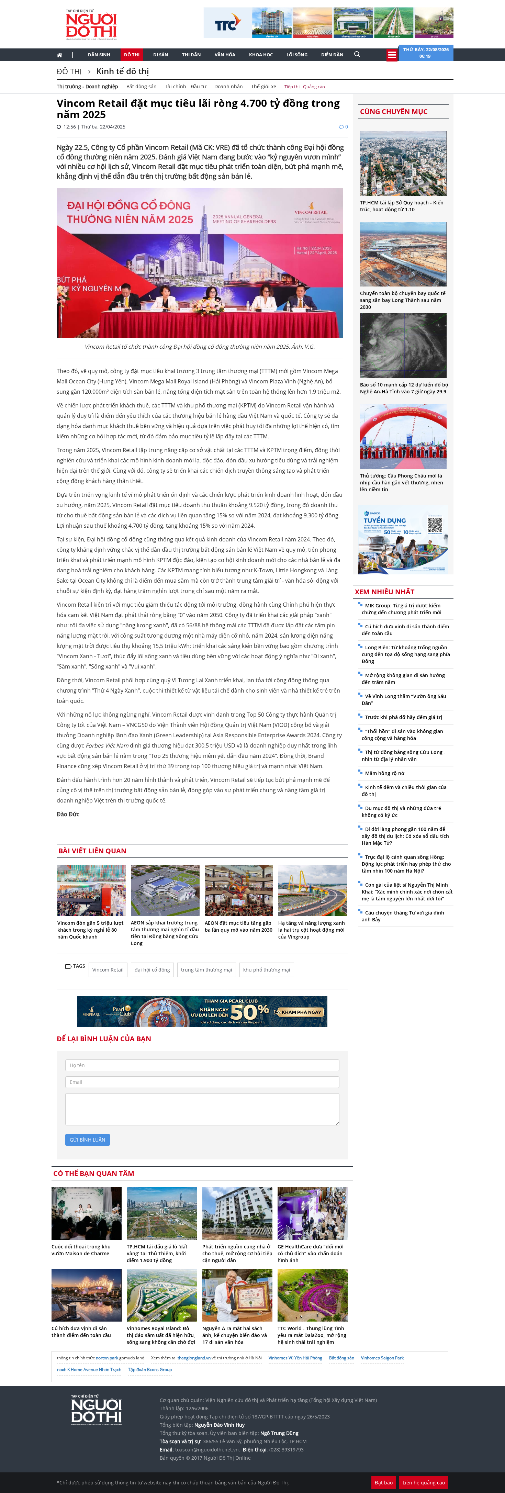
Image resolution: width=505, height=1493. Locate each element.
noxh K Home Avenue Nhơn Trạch (89, 1369)
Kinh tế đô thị (121, 71)
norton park (107, 1358)
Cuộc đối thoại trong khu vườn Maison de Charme (81, 1250)
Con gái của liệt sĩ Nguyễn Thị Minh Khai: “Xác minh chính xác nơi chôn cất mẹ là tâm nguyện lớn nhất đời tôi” (407, 892)
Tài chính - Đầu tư (185, 86)
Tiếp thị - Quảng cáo (304, 86)
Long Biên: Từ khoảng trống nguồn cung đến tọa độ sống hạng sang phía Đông (406, 654)
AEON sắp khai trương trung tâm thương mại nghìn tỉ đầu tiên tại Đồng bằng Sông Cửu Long (165, 932)
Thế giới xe (263, 86)
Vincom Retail (108, 969)
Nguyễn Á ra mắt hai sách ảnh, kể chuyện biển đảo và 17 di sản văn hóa (234, 1335)
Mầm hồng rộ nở (384, 773)
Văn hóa (225, 55)
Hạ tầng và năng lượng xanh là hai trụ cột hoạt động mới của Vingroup (311, 930)
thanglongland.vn (194, 1358)
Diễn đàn (332, 55)
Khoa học (261, 55)
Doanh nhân (228, 86)
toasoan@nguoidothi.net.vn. (207, 1449)
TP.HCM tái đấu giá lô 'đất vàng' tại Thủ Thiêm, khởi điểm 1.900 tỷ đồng (157, 1253)
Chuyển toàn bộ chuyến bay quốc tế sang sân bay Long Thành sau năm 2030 (403, 300)
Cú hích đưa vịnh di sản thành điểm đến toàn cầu (81, 1331)
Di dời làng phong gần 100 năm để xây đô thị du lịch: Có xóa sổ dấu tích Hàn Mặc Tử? (405, 836)
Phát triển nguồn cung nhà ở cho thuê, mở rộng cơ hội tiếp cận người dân (237, 1253)
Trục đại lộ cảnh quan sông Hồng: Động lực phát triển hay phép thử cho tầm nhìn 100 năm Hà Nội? (406, 864)
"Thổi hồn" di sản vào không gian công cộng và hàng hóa (402, 734)
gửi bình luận (87, 1139)
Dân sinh (99, 55)
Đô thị (131, 55)
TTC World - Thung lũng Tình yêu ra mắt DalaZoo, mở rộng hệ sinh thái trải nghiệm (312, 1335)
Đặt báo (384, 1482)
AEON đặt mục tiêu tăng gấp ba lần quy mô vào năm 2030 (238, 926)
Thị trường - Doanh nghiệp (87, 86)
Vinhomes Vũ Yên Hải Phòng (295, 1358)
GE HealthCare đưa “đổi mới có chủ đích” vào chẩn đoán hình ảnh (311, 1253)
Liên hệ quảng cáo (424, 1482)
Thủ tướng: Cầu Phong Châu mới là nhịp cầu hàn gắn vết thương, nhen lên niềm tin (401, 482)
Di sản (160, 55)
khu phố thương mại (266, 969)
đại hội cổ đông (152, 969)
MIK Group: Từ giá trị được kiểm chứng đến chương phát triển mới (401, 609)
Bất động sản (141, 86)
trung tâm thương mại (206, 969)
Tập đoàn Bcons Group (150, 1369)
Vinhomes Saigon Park (382, 1358)
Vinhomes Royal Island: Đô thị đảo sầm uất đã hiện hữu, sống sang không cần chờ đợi (161, 1335)
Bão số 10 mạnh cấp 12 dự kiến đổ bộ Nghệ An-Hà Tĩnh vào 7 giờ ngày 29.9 (404, 388)
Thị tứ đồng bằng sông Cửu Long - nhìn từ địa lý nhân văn (404, 755)
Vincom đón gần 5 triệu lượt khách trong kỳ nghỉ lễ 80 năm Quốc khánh (90, 930)
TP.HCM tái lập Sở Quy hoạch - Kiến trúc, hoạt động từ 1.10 (402, 206)
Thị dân (191, 55)
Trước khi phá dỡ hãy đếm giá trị (403, 717)
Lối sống (297, 55)
